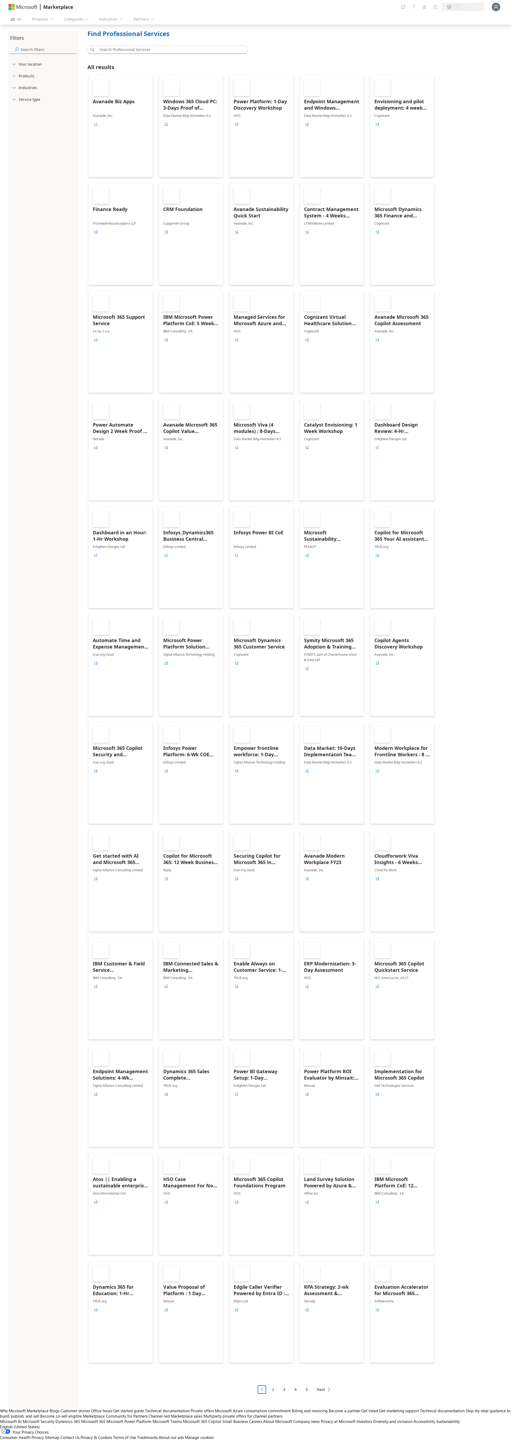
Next (321, 1389)
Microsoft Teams (167, 1421)
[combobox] (169, 49)
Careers (255, 1421)
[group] (96, 124)
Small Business (235, 1421)
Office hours (101, 1410)
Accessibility (424, 1421)
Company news (306, 1421)
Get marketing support (399, 1410)
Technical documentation (167, 1410)
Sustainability (448, 1421)
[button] (91, 49)
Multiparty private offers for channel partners (242, 1416)
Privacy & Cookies (96, 1437)
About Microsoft (277, 1421)
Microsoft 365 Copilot (202, 1421)
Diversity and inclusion (393, 1421)
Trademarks (147, 1437)
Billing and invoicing (310, 1410)
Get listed (369, 1410)
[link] (121, 126)
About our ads (171, 1437)
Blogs (54, 1410)
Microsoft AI (11, 1421)
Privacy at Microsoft (338, 1421)
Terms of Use (124, 1437)
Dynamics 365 (67, 1421)
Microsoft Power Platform (128, 1421)
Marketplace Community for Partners (115, 1416)
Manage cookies (199, 1437)
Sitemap (52, 1437)
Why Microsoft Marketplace (24, 1410)
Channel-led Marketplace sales (175, 1416)
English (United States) (20, 1426)
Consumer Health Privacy (22, 1437)
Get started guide (128, 1410)
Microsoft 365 (93, 1421)
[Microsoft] (23, 7)
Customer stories (75, 1410)
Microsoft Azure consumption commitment (253, 1410)
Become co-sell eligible (61, 1416)
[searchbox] (49, 49)
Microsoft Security (38, 1421)
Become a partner (344, 1410)
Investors (364, 1421)
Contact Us (70, 1437)
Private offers (202, 1410)
